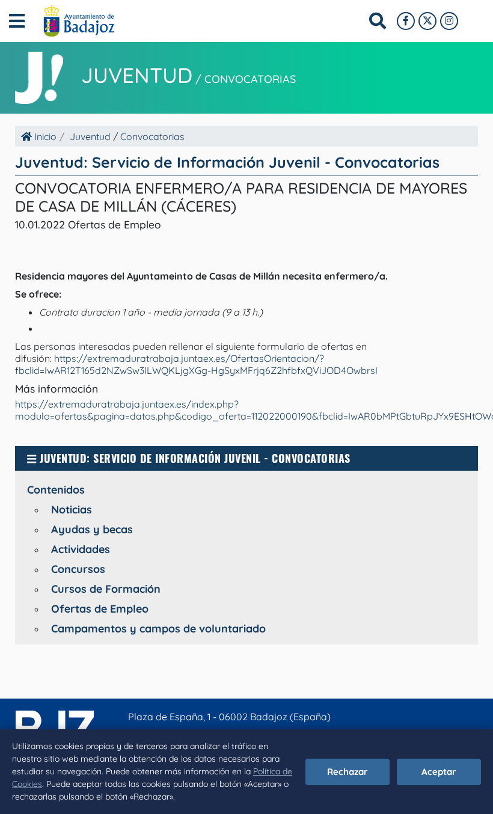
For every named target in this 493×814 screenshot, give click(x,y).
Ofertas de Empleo (100, 609)
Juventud (136, 75)
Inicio (44, 136)
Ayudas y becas (92, 529)
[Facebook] (406, 21)
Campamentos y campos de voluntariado (158, 628)
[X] (427, 21)
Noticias (71, 509)
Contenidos (56, 490)
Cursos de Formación (106, 589)
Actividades (80, 549)
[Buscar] (377, 21)
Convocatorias (250, 79)
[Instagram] (449, 21)
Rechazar (347, 771)
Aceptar (438, 771)
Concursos (78, 569)
